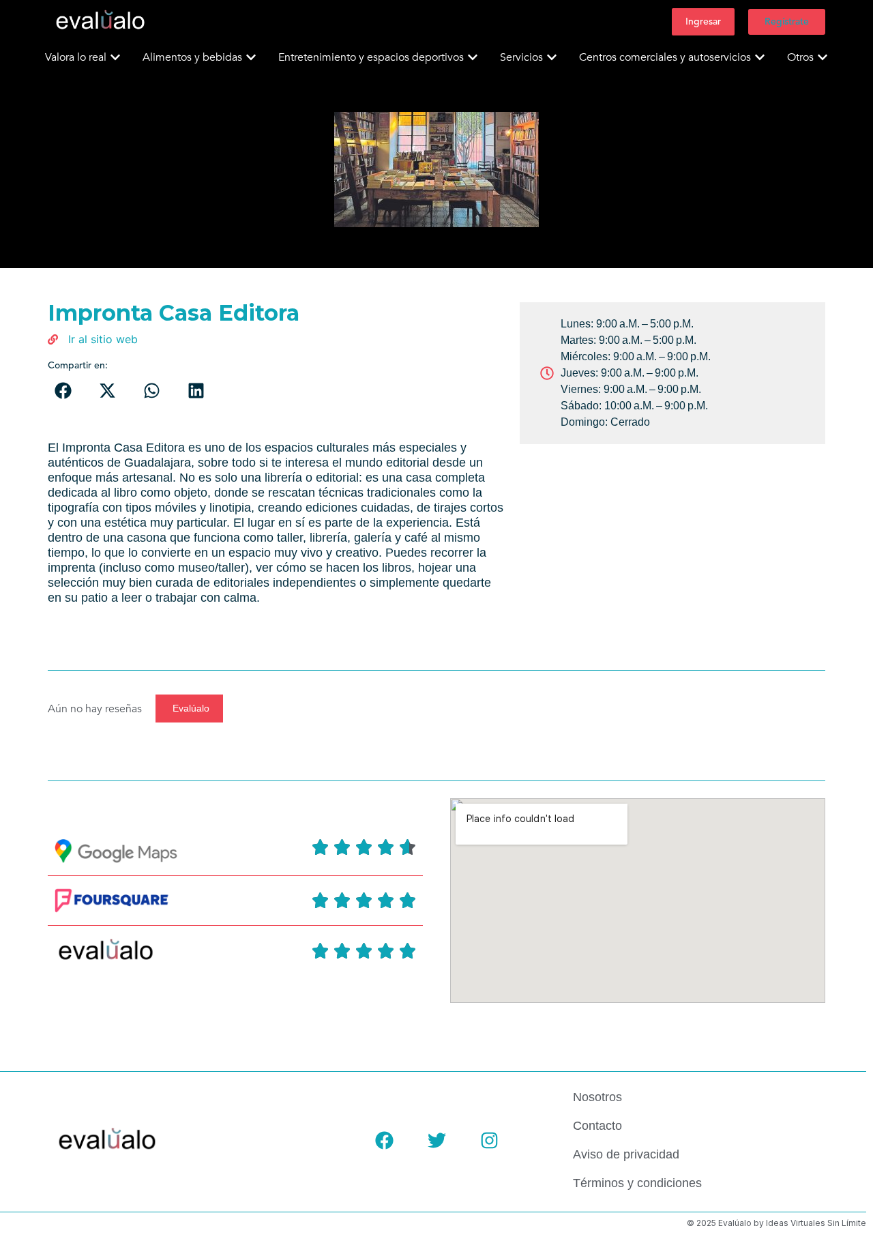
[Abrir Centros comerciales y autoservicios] (759, 57)
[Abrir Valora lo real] (115, 57)
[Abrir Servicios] (551, 57)
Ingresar (703, 22)
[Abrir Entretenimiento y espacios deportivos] (472, 57)
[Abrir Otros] (822, 57)
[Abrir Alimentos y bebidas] (251, 57)
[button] (63, 390)
